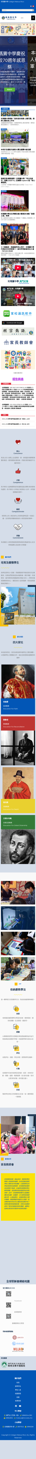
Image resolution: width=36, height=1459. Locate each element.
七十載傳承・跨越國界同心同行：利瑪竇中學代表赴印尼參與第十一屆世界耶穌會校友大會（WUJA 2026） (17, 249)
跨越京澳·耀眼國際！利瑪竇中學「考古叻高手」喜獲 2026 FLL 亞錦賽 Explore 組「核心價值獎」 (18, 180)
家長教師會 (18, 1312)
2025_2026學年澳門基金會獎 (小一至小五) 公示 (15, 424)
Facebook (18, 1301)
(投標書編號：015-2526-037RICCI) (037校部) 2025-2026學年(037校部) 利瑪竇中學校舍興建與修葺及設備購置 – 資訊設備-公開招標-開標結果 (18, 406)
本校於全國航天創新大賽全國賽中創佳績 (16, 150)
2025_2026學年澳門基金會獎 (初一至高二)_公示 (16, 419)
